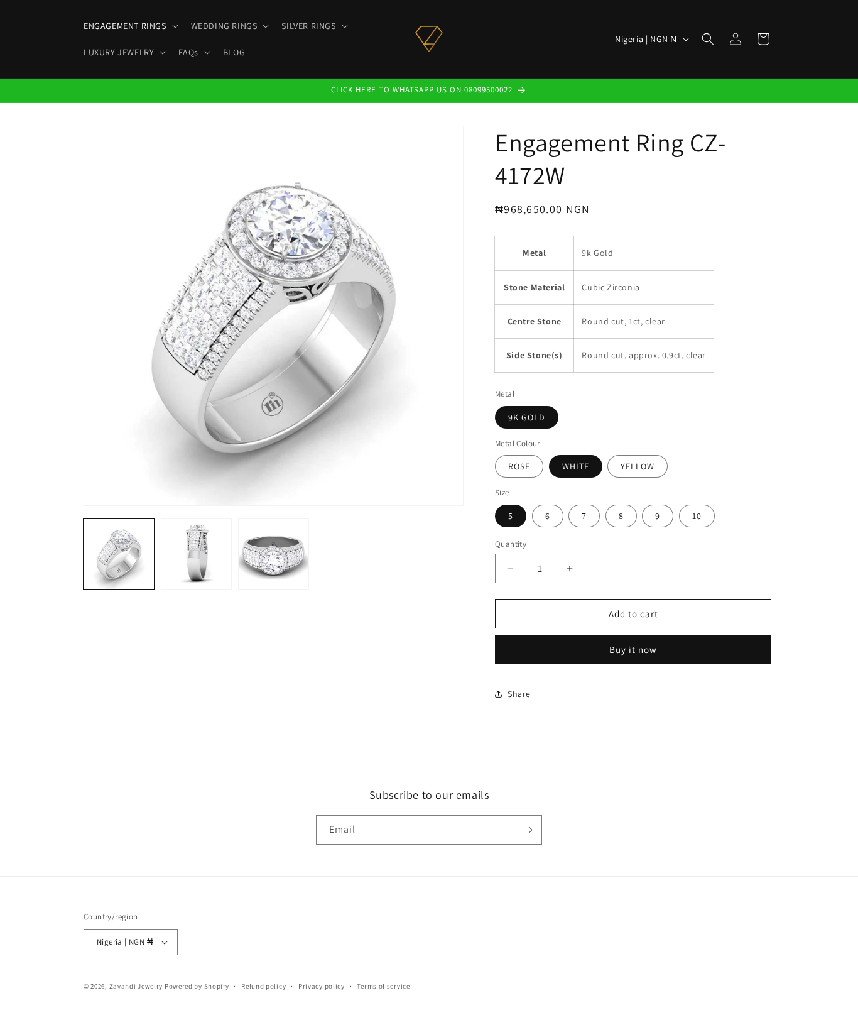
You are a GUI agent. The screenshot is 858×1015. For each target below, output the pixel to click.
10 (697, 516)
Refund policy (263, 986)
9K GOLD (526, 417)
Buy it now (633, 650)
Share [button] (519, 694)
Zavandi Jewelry (136, 986)
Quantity (510, 544)
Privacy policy (321, 986)
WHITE (575, 466)
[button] (129, 26)
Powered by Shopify (197, 986)
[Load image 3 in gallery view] (273, 554)
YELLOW (637, 466)
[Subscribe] (527, 830)
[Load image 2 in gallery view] (196, 554)
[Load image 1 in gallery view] (119, 554)
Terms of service (383, 986)
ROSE (519, 466)
